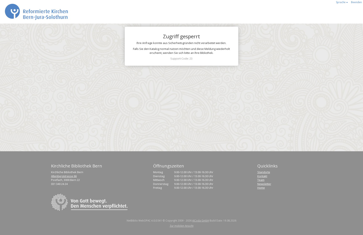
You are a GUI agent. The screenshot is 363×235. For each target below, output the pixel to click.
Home (261, 188)
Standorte (263, 172)
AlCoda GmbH (200, 220)
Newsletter (264, 184)
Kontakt (262, 176)
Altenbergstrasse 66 (64, 176)
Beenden (356, 2)
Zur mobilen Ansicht (181, 225)
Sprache (341, 2)
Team (260, 180)
